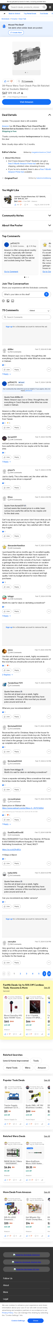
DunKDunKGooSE (15, 832)
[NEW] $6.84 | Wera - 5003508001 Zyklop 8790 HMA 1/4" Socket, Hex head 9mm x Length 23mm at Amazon (13, 1162)
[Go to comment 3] (28, 277)
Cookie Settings (18, 1321)
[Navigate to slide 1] (25, 73)
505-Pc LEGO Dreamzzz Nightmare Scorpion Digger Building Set (13, 1218)
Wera (27, 1067)
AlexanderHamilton (16, 546)
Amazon (5, 126)
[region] (26, 1314)
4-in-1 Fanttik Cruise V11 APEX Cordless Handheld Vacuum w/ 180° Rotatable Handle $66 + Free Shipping (35, 1016)
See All (47, 988)
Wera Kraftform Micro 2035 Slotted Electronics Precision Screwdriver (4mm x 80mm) (34, 1162)
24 (30, 1180)
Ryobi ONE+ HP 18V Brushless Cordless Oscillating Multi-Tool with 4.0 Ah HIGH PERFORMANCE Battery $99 (34, 1106)
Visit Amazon (26, 102)
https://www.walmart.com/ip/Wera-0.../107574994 (23, 808)
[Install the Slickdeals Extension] (26, 1254)
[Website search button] (44, 7)
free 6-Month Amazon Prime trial (22, 163)
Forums (14, 19)
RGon (10, 497)
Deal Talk (22, 19)
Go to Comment (11, 271)
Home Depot (30, 1119)
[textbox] (23, 294)
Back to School (14, 14)
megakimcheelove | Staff (41, 152)
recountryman (14, 799)
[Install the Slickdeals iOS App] (26, 1269)
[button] (11, 81)
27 (8, 1236)
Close (35, 1321)
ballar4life (12, 873)
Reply (17, 370)
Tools (36, 1060)
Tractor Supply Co (10, 1119)
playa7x (11, 470)
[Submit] (5, 317)
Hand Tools (11, 1067)
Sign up (9, 327)
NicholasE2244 (15, 726)
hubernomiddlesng (44, 178)
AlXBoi (10, 349)
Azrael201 (12, 437)
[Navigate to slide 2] (27, 73)
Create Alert (17, 33)
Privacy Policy (7, 1313)
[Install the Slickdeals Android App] (26, 1262)
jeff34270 (14, 243)
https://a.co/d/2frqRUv (11, 849)
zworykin (12, 942)
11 (7, 1124)
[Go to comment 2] (26, 277)
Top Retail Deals (30, 14)
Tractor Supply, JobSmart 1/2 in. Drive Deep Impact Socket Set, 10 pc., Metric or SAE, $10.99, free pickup (12, 1106)
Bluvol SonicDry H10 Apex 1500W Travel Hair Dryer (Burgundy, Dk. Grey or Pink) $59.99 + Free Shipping (13, 1016)
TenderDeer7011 (15, 683)
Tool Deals (44, 14)
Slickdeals (5, 19)
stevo (10, 650)
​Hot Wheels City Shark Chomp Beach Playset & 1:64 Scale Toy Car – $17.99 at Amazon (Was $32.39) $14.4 (35, 1218)
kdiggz (11, 596)
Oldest (32, 311)
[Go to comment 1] (24, 277)
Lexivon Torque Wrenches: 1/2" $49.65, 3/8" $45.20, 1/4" (30, 197)
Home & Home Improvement (16, 1060)
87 (8, 81)
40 (18, 205)
